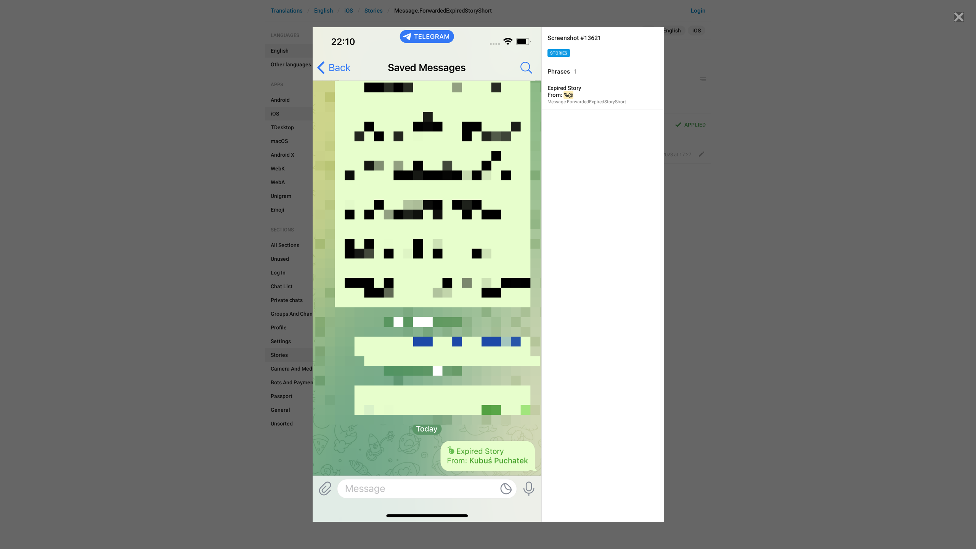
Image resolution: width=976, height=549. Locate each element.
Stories (558, 53)
